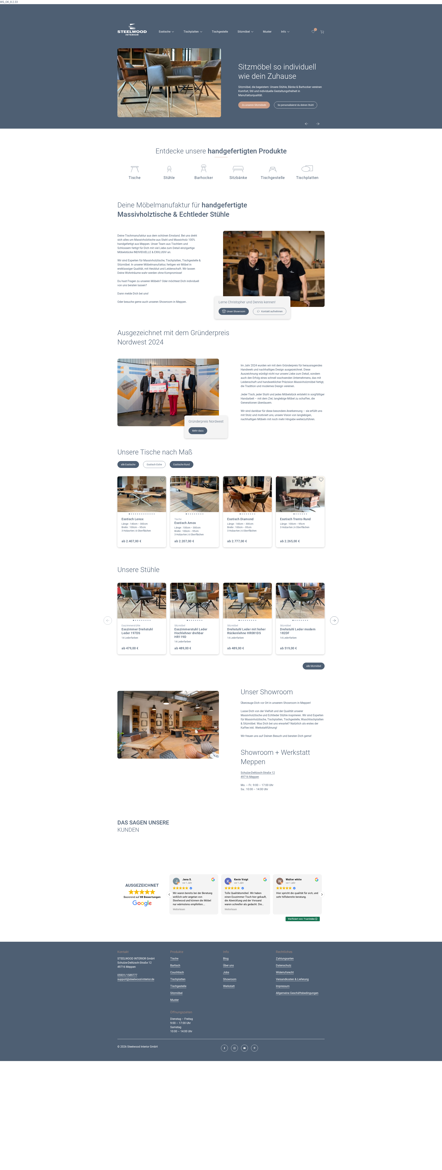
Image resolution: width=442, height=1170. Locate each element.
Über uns (228, 965)
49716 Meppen (250, 776)
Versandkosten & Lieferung (292, 979)
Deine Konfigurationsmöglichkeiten (286, 112)
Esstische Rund (181, 464)
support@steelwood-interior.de (135, 979)
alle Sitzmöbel (313, 666)
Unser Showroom (236, 311)
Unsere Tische (249, 112)
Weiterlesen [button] (179, 909)
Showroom (229, 979)
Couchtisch (177, 972)
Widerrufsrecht (285, 972)
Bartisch (175, 965)
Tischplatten (177, 979)
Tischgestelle (178, 986)
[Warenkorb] (322, 31)
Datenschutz (283, 965)
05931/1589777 (127, 975)
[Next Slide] (318, 124)
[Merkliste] (313, 31)
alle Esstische (128, 464)
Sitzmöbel (176, 993)
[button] (129, 513)
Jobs (226, 972)
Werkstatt (229, 986)
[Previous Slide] (306, 124)
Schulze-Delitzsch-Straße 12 (258, 772)
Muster (174, 1000)
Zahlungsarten (285, 958)
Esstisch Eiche (154, 464)
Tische (174, 958)
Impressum (283, 986)
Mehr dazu (198, 430)
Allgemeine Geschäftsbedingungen (297, 993)
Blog (226, 958)
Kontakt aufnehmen (272, 311)
